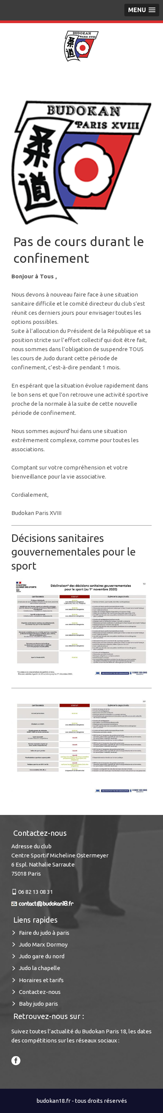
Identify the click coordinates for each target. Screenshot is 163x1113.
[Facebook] (15, 1060)
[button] (141, 10)
